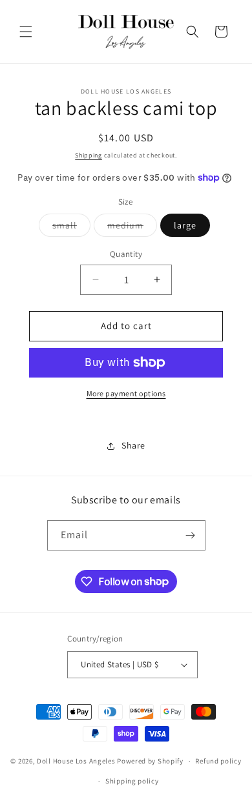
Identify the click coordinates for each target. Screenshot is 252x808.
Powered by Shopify (150, 760)
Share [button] (133, 445)
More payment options (126, 393)
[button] (26, 31)
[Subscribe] (190, 535)
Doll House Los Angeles (76, 760)
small (71, 228)
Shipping (88, 155)
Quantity (126, 253)
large (185, 225)
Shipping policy (132, 780)
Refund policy (218, 760)
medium (132, 228)
